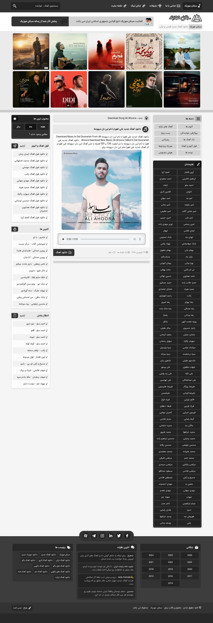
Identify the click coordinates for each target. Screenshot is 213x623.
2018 (151, 569)
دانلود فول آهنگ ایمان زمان (32, 154)
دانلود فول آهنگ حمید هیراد (32, 187)
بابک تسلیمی (166, 237)
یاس (189, 523)
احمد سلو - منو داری (35, 324)
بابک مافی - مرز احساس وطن (31, 297)
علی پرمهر (165, 367)
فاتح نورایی (189, 399)
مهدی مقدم (165, 490)
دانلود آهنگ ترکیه (63, 577)
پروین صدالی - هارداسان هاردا (31, 250)
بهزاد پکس (165, 243)
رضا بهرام (189, 302)
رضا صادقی (189, 308)
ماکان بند (189, 425)
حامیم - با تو (39, 237)
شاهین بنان (165, 360)
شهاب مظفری (189, 367)
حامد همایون (189, 276)
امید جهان (165, 198)
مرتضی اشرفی (165, 458)
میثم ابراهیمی (189, 503)
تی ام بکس (189, 269)
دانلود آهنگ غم (41, 571)
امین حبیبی (165, 217)
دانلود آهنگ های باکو (61, 566)
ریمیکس (165, 139)
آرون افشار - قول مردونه (34, 357)
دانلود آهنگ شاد (24, 571)
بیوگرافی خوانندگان (189, 133)
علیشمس (165, 393)
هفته (43, 127)
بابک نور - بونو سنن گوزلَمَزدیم (31, 284)
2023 (189, 562)
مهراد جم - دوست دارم (34, 384)
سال (18, 127)
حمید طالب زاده (189, 282)
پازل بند (189, 256)
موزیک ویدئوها (165, 146)
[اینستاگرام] (102, 536)
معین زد (189, 484)
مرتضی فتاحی (189, 471)
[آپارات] (86, 536)
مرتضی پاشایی (189, 464)
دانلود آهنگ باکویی (41, 566)
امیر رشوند (189, 205)
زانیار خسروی (189, 328)
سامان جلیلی (189, 334)
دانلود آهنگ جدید (48, 554)
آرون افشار (189, 172)
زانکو (165, 321)
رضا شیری (165, 302)
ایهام (165, 230)
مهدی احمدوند (165, 484)
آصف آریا (165, 172)
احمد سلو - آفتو (38, 330)
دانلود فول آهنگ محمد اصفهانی (29, 161)
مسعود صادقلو (165, 471)
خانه (140, 118)
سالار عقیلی (165, 328)
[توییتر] (119, 536)
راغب (189, 295)
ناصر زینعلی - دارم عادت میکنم (30, 264)
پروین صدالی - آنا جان (34, 257)
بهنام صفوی (165, 250)
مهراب (189, 497)
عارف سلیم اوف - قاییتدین (33, 277)
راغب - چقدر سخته (36, 350)
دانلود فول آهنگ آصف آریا (33, 217)
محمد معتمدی (165, 451)
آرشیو (22, 146)
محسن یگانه (165, 445)
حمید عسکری (166, 282)
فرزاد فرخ (165, 399)
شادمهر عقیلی (189, 360)
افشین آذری (165, 192)
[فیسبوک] (127, 536)
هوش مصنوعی (165, 152)
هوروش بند (189, 516)
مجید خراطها (189, 432)
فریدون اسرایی (189, 412)
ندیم (189, 510)
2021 (151, 562)
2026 (189, 555)
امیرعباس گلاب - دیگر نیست (31, 244)
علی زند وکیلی (165, 373)
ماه (30, 127)
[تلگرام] (94, 536)
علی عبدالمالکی (189, 380)
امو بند (189, 198)
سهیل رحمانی (165, 341)
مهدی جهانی (189, 490)
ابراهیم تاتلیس (189, 179)
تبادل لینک (136, 6)
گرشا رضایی (189, 419)
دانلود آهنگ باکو (28, 560)
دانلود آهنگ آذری (45, 560)
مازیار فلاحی (165, 419)
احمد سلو (189, 185)
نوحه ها (189, 152)
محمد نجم (189, 458)
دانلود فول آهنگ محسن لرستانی (30, 201)
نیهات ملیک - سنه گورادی (33, 290)
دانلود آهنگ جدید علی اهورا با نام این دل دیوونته (117, 129)
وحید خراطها (165, 516)
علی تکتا (189, 373)
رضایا (165, 315)
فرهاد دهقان (165, 406)
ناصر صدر (165, 503)
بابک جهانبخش (189, 243)
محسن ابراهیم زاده (165, 438)
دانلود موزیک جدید (29, 554)
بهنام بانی (189, 250)
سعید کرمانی (165, 334)
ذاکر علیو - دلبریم (37, 270)
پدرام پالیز (165, 256)
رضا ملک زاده (165, 308)
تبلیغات (153, 6)
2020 (189, 569)
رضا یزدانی (189, 315)
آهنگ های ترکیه (166, 126)
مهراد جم (165, 497)
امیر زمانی (165, 205)
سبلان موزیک (190, 6)
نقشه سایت (116, 6)
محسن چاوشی (189, 445)
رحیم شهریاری (165, 295)
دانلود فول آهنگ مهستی (33, 167)
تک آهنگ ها (122, 252)
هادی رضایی (165, 510)
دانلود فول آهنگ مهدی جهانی (31, 181)
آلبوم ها (189, 126)
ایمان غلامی (189, 230)
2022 (170, 562)
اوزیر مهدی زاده (165, 224)
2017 (189, 576)
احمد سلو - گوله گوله (35, 344)
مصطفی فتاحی (165, 477)
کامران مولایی (165, 412)
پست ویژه (165, 133)
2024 (151, 555)
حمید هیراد (189, 289)
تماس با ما (170, 6)
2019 (170, 569)
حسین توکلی (165, 276)
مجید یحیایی (189, 438)
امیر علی (189, 217)
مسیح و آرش (189, 477)
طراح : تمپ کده (20, 608)
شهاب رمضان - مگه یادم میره (31, 377)
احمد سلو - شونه (37, 337)
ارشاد (165, 185)
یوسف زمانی (165, 523)
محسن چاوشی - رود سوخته (32, 304)
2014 (170, 583)
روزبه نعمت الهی (189, 321)
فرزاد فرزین (189, 406)
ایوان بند (189, 237)
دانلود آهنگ (61, 252)
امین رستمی (189, 224)
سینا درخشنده (189, 354)
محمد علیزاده (189, 451)
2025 (170, 555)
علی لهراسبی (165, 380)
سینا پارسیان (165, 347)
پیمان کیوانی (165, 263)
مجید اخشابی (165, 425)
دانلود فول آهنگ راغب (34, 174)
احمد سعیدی (165, 179)
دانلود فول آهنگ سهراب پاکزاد (31, 194)
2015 (151, 576)
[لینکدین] (110, 536)
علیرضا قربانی (189, 393)
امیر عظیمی (165, 211)
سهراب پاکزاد (189, 341)
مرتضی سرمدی (165, 464)
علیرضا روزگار (189, 386)
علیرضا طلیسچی (165, 386)
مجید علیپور (165, 432)
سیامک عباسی (189, 347)
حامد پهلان (165, 269)
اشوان (189, 192)
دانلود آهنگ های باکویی (60, 571)
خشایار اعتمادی (165, 289)
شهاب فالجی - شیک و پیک (32, 370)
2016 (170, 576)
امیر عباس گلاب (189, 211)
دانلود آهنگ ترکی (63, 560)
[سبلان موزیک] (185, 21)
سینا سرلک (165, 354)
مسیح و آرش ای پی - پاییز (32, 364)
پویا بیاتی (189, 263)
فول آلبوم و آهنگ (189, 146)
